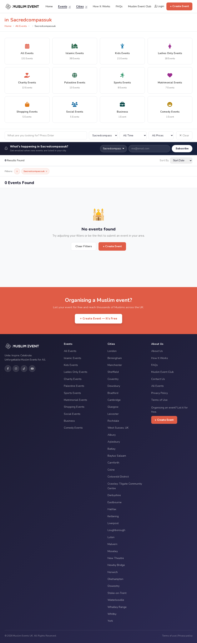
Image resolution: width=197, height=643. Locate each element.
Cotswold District (118, 476)
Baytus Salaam (117, 456)
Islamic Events (72, 358)
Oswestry (113, 586)
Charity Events (73, 379)
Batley (111, 449)
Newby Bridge (116, 565)
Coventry (113, 379)
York (110, 621)
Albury (112, 435)
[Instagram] (16, 368)
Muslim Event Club (139, 6)
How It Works (101, 6)
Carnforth (113, 462)
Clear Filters (83, 246)
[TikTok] (24, 368)
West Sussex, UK (118, 428)
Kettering (113, 516)
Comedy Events (73, 428)
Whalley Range (117, 607)
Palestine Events (74, 386)
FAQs (119, 6)
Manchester (115, 365)
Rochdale (113, 421)
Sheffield (113, 372)
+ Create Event (179, 6)
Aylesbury (114, 442)
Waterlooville (116, 600)
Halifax (112, 509)
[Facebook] (8, 368)
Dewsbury (114, 386)
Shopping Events (74, 407)
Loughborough (116, 530)
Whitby (112, 614)
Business (69, 421)
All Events (21, 26)
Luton (111, 537)
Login (160, 6)
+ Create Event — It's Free (98, 318)
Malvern (112, 544)
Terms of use (169, 635)
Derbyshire (114, 495)
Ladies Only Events (75, 372)
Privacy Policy (159, 393)
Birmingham (115, 358)
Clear (186, 135)
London (112, 351)
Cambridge (114, 400)
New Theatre (116, 558)
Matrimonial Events (75, 400)
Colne (111, 470)
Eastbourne (115, 502)
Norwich (113, 572)
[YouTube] (32, 368)
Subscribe (182, 148)
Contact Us (158, 379)
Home (49, 6)
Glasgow (113, 407)
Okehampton (115, 579)
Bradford (113, 393)
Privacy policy (185, 635)
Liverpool (113, 523)
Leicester (113, 414)
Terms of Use (159, 400)
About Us (157, 351)
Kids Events (71, 365)
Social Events (72, 414)
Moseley (113, 551)
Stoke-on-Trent (117, 593)
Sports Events (72, 393)
